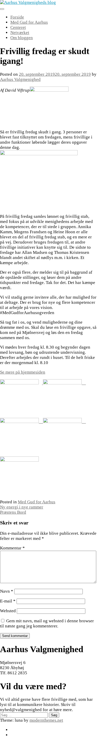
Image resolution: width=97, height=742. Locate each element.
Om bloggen (21, 37)
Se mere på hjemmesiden (22, 372)
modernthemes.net (46, 720)
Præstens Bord (13, 512)
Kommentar (12, 548)
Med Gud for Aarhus (29, 22)
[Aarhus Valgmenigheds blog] (28, 2)
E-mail (8, 601)
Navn (6, 591)
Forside (17, 17)
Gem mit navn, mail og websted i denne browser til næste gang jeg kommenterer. (47, 623)
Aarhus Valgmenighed (20, 79)
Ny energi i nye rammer (21, 507)
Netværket (19, 32)
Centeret (18, 27)
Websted (8, 610)
